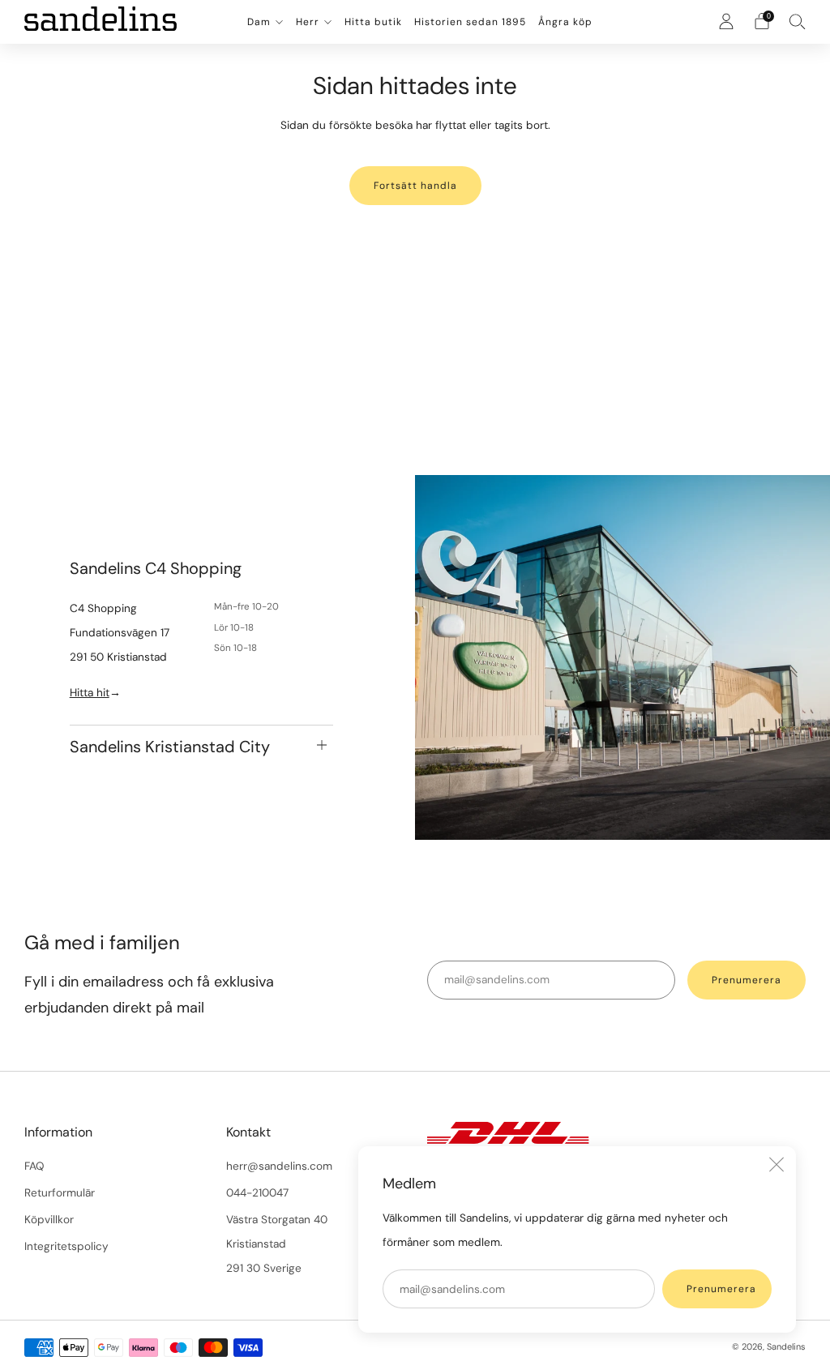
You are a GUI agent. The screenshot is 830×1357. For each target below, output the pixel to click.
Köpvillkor (49, 1219)
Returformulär (59, 1193)
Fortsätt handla (415, 185)
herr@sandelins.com (279, 1166)
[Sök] (797, 21)
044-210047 (257, 1193)
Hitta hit (89, 693)
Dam (259, 21)
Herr (307, 21)
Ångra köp (565, 21)
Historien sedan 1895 (470, 21)
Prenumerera (721, 1288)
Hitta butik (373, 21)
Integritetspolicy (66, 1246)
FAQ (34, 1166)
